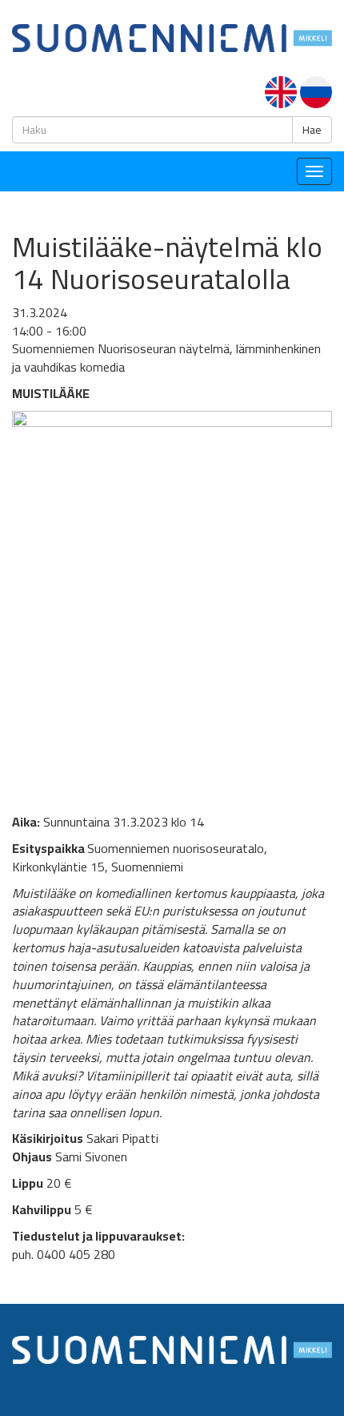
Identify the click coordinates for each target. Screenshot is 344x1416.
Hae (312, 129)
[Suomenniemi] (172, 37)
